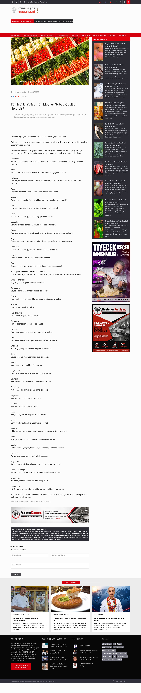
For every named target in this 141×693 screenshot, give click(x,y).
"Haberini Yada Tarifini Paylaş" (77, 531)
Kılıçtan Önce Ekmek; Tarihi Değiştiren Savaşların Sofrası (53, 22)
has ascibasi (122, 653)
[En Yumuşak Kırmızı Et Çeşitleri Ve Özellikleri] (98, 169)
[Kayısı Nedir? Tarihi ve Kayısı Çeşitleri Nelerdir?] (98, 52)
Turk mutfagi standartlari (109, 653)
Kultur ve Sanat (107, 647)
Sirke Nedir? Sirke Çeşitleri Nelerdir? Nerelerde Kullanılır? (115, 104)
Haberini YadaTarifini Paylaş (21, 666)
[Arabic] (116, 2)
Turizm (119, 644)
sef (114, 657)
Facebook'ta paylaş (16, 546)
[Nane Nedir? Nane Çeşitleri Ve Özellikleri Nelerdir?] (98, 208)
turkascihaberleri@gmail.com (38, 2)
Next (86, 59)
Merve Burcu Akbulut (108, 660)
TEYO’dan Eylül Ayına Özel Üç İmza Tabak (58, 652)
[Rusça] (110, 2)
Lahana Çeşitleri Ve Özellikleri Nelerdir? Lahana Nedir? (115, 144)
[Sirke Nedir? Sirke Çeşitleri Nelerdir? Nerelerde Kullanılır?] (98, 111)
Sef (115, 644)
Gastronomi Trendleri (108, 650)
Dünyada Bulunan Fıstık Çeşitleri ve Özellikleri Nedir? (116, 222)
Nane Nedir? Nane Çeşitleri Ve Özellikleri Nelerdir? (115, 201)
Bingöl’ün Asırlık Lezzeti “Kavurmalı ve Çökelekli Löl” (58, 658)
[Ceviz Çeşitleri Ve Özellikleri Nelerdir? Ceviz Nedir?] (98, 188)
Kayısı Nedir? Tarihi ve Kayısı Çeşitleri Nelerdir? (115, 45)
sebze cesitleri (23, 501)
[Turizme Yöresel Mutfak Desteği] (75, 665)
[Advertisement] (45, 125)
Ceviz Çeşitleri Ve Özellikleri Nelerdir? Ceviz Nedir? (115, 182)
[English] (105, 2)
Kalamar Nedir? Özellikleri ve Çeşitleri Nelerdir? (115, 66)
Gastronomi (120, 657)
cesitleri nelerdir (46, 501)
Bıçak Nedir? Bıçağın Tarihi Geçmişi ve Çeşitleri (114, 125)
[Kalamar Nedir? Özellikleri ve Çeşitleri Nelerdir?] (98, 72)
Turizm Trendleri (118, 647)
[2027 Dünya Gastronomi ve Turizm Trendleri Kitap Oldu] (45, 645)
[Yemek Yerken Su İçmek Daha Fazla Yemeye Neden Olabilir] (45, 666)
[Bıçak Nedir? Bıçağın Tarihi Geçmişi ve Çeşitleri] (98, 131)
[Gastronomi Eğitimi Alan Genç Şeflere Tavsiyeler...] (75, 651)
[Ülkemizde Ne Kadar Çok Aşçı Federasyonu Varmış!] (75, 658)
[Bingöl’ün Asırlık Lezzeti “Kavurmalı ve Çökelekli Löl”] (45, 658)
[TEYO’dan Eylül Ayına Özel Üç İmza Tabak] (45, 652)
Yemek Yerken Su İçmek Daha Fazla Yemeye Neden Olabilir (58, 666)
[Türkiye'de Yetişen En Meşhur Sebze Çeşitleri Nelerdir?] (11, 96)
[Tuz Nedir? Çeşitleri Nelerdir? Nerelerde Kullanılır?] (98, 91)
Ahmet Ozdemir (107, 644)
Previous (13, 59)
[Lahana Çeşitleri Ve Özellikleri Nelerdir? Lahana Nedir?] (98, 150)
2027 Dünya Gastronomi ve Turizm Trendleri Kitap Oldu (58, 645)
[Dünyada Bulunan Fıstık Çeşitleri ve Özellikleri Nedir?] (98, 229)
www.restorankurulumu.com (35, 681)
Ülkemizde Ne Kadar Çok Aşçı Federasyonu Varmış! (89, 658)
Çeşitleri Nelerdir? (26, 21)
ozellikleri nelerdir (34, 501)
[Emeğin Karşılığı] (75, 646)
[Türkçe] (99, 2)
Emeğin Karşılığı (85, 646)
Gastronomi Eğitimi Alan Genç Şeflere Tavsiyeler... (89, 651)
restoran (119, 660)
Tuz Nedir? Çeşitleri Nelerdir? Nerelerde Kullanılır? (115, 85)
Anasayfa (15, 21)
